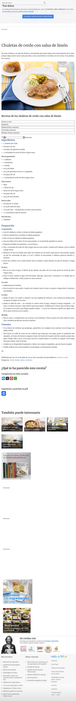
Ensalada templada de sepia (37, 680)
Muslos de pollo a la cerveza (12, 691)
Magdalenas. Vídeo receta (12, 688)
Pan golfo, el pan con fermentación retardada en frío (12, 677)
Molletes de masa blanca (11, 682)
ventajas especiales (51, 641)
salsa (23, 360)
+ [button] (23, 137)
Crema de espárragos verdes (13, 685)
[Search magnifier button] (45, 3)
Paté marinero (32, 677)
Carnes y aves (62, 357)
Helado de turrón (33, 667)
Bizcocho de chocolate (11, 662)
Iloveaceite (23, 649)
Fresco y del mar (31, 649)
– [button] (4, 137)
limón (17, 360)
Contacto (54, 689)
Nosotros (54, 661)
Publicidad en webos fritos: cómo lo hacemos (57, 680)
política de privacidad (26, 12)
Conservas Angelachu (48, 649)
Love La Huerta (56, 649)
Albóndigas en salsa (10, 673)
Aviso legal (54, 664)
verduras (28, 360)
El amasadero (40, 649)
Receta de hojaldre (9, 670)
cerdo (12, 360)
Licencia (54, 685)
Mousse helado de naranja (36, 675)
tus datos (34, 9)
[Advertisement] (37, 35)
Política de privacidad (58, 668)
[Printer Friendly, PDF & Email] (3, 395)
